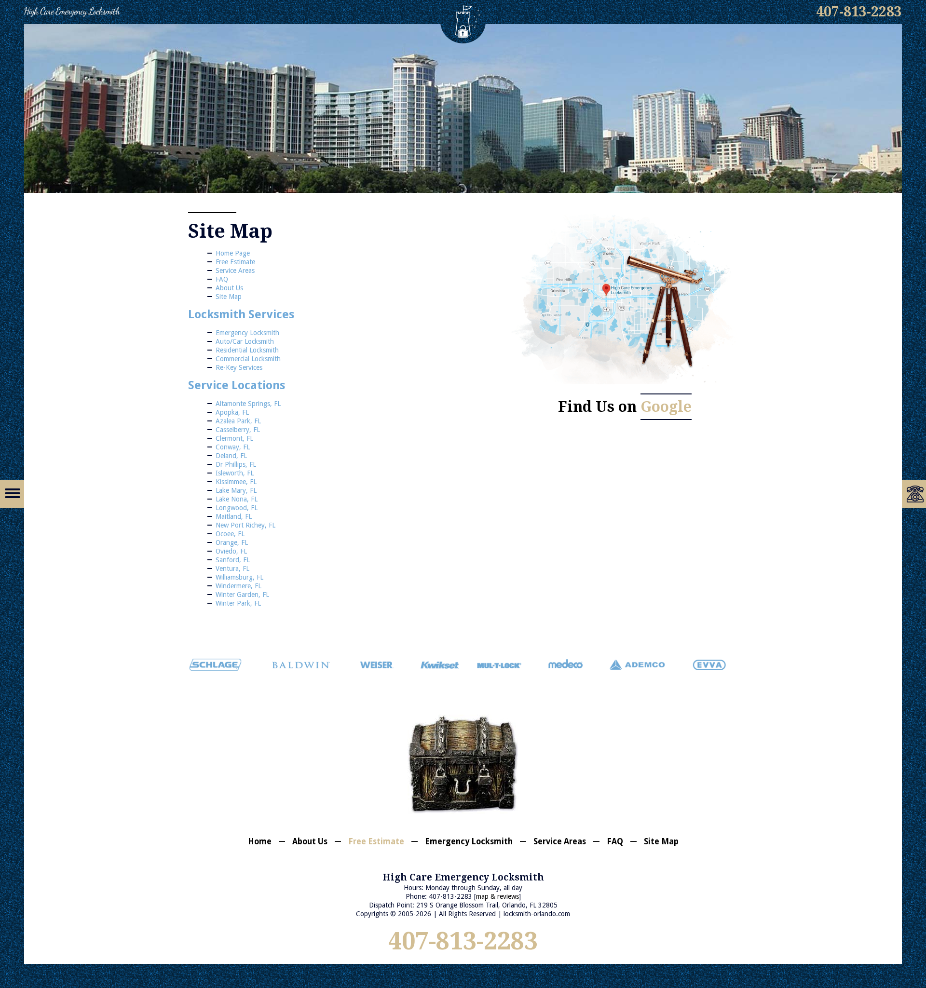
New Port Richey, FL (245, 525)
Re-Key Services (239, 367)
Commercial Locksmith (248, 359)
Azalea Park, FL (238, 421)
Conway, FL (233, 447)
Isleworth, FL (235, 473)
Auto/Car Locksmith (245, 341)
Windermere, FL (238, 586)
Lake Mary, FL (236, 490)
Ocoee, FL (230, 534)
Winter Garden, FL (242, 594)
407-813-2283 (463, 941)
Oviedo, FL (231, 551)
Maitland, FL (234, 516)
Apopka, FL (232, 412)
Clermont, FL (234, 438)
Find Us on (625, 406)
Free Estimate (235, 262)
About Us (229, 288)
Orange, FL (232, 542)
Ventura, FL (232, 568)
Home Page (233, 253)
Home (260, 841)
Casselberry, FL (238, 429)
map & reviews (497, 896)
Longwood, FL (237, 508)
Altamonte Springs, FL (248, 403)
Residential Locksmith (247, 350)
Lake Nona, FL (237, 499)
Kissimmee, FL (236, 482)
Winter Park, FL (238, 603)
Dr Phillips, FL (236, 464)
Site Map (229, 296)
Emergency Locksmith (247, 333)
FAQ (222, 279)
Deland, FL (231, 456)
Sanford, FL (233, 560)
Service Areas (235, 270)
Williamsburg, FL (239, 577)
